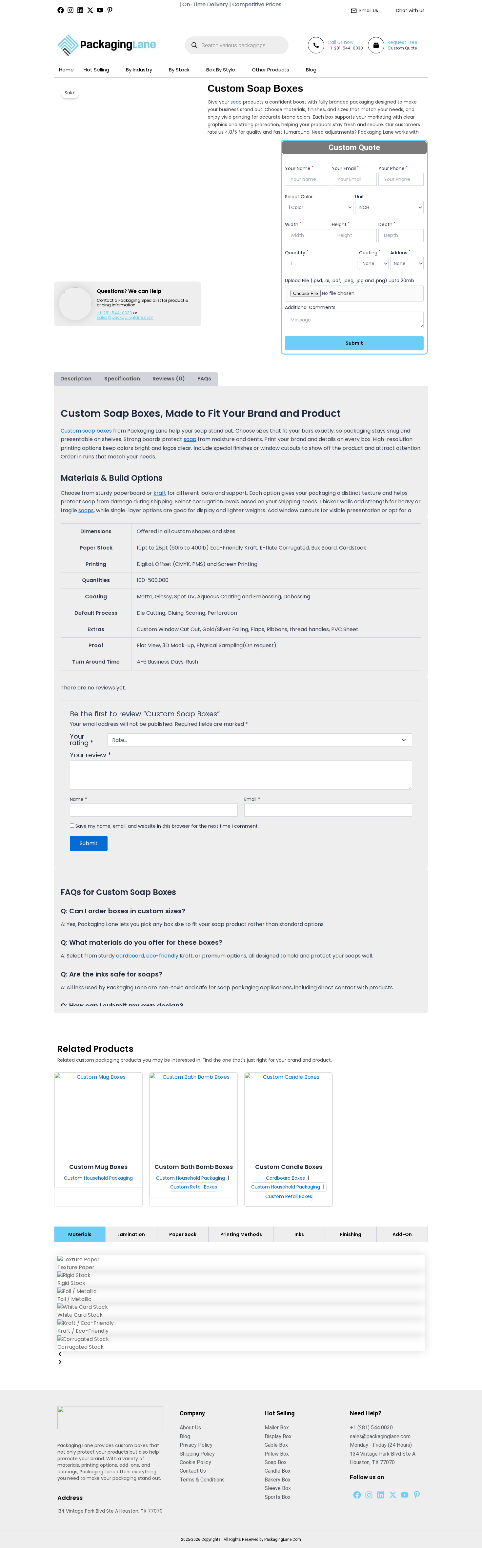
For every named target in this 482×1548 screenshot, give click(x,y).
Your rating (81, 739)
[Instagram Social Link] (70, 10)
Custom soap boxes (86, 431)
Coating (369, 252)
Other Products (270, 69)
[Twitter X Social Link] (90, 10)
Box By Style (220, 69)
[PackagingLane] (106, 45)
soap (236, 102)
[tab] (80, 1234)
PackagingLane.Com (282, 1539)
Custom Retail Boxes (193, 1187)
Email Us (368, 10)
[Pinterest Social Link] (110, 10)
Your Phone (393, 168)
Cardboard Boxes (286, 1178)
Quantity (296, 252)
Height (341, 224)
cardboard (130, 955)
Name (78, 799)
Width (293, 224)
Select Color (299, 196)
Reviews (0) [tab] (168, 378)
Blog (311, 69)
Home (66, 69)
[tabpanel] (241, 1311)
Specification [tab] (122, 378)
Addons (400, 252)
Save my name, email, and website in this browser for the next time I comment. (167, 826)
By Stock (179, 69)
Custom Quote (402, 48)
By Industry (139, 69)
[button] (241, 1355)
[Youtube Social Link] (100, 10)
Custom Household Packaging (98, 1178)
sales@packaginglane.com (125, 317)
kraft (159, 493)
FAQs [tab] (204, 378)
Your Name (299, 168)
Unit (359, 196)
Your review (90, 755)
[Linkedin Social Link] (80, 10)
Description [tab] (75, 378)
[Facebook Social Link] (60, 10)
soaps (86, 510)
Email (252, 799)
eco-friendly (162, 955)
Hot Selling (96, 69)
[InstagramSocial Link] (369, 1495)
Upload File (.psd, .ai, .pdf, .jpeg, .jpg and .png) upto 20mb (349, 280)
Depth (386, 224)
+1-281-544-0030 (345, 48)
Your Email (345, 168)
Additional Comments (310, 307)
